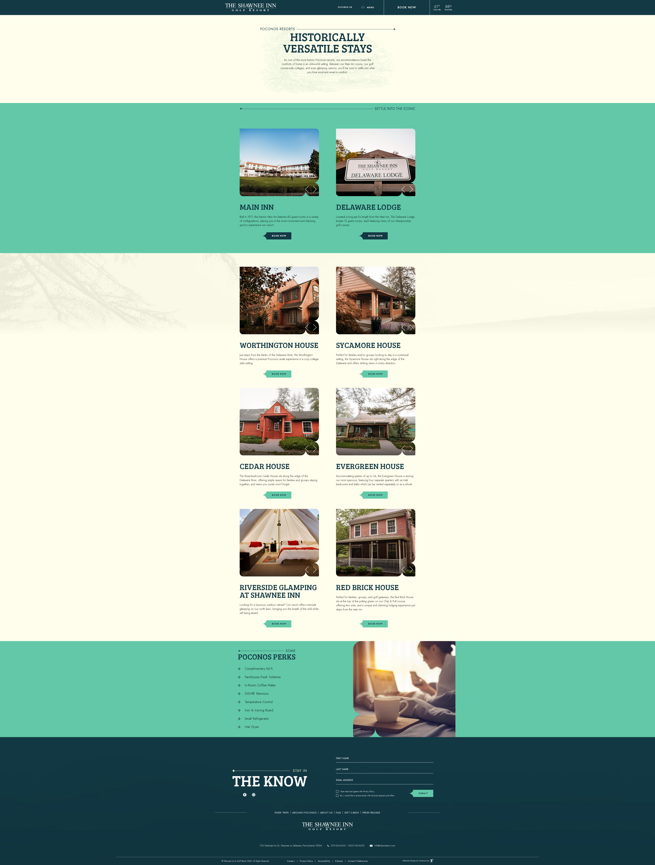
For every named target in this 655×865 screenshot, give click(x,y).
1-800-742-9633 (356, 845)
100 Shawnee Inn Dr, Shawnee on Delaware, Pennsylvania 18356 (291, 845)
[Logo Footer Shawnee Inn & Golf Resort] (327, 826)
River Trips (282, 812)
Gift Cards (351, 812)
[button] (314, 189)
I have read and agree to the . (357, 791)
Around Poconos (304, 812)
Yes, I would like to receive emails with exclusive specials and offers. (367, 795)
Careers (291, 861)
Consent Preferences (358, 861)
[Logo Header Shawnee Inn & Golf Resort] (250, 7)
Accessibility (324, 861)
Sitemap (339, 861)
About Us (326, 812)
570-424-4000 (338, 845)
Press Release (371, 812)
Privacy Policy (368, 791)
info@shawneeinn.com (384, 845)
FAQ (338, 812)
